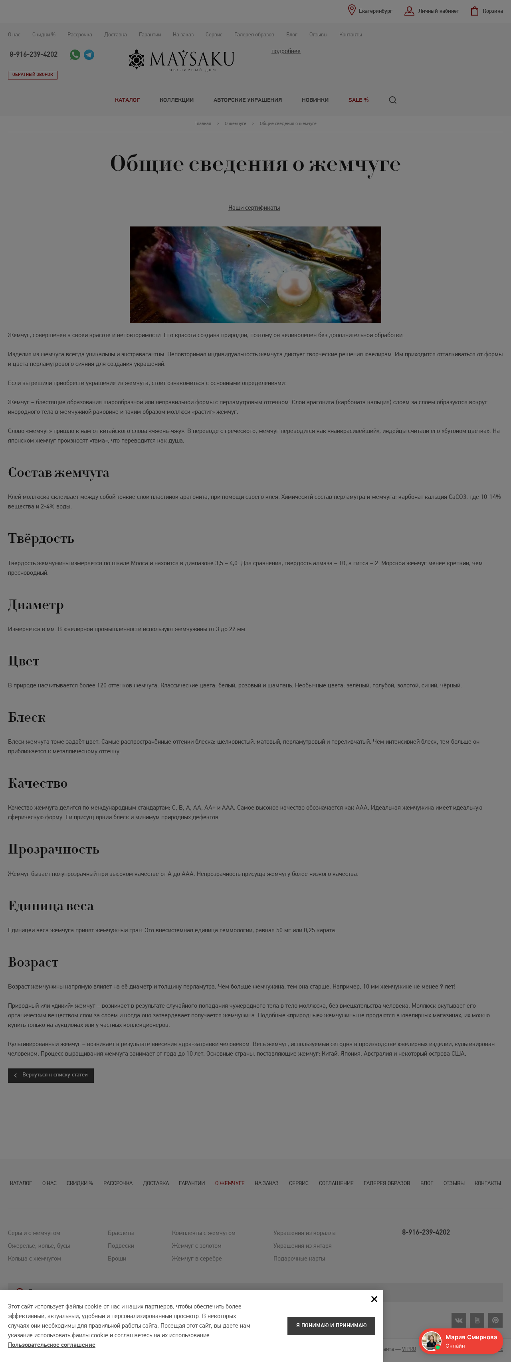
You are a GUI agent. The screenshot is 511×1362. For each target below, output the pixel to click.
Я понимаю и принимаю (331, 1326)
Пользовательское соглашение (51, 1345)
